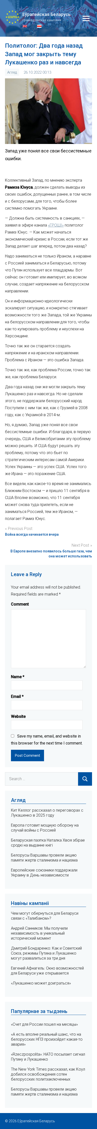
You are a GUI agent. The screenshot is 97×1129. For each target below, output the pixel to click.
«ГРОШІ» (56, 225)
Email (17, 696)
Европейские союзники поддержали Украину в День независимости (44, 873)
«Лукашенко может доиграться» (41, 983)
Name (17, 676)
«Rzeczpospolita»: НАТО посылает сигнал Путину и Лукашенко (48, 1057)
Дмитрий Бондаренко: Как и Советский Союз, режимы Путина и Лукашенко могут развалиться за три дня (46, 953)
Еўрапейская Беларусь (46, 14)
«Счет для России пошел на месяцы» (44, 1024)
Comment (20, 604)
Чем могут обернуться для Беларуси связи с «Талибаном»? (44, 916)
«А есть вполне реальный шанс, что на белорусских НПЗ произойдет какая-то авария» (47, 1039)
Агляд (12, 72)
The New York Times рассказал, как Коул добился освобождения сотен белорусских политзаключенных (48, 1074)
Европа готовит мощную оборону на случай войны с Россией (45, 828)
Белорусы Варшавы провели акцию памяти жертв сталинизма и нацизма (44, 858)
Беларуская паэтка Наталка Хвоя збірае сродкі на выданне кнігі (48, 843)
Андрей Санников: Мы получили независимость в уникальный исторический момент (39, 933)
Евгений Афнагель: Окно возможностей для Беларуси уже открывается (47, 971)
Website (18, 716)
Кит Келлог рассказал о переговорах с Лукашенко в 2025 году (47, 813)
